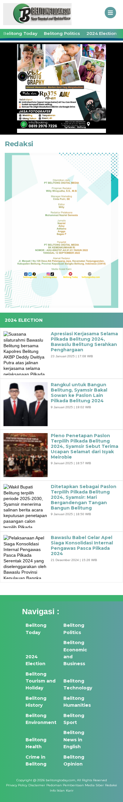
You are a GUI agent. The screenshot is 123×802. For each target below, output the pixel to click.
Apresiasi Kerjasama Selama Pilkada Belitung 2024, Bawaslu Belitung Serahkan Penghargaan (84, 341)
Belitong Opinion (73, 760)
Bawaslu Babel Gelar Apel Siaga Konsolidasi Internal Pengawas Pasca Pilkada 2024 (82, 545)
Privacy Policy (16, 785)
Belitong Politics (62, 33)
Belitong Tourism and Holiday (41, 681)
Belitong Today (20, 33)
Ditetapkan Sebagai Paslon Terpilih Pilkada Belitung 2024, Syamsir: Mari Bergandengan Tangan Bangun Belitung (83, 497)
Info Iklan (57, 790)
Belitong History (36, 701)
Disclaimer (36, 785)
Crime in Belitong (36, 760)
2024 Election (101, 33)
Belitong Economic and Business (75, 653)
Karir (69, 790)
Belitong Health (36, 743)
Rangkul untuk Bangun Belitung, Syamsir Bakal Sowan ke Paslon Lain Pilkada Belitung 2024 (79, 392)
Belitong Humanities (77, 701)
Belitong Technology (77, 684)
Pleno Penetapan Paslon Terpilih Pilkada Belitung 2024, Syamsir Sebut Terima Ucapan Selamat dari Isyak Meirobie (84, 446)
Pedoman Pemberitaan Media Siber (75, 785)
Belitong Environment (41, 719)
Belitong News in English (73, 739)
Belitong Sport (73, 719)
